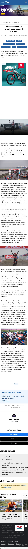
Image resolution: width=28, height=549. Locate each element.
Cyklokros (19, 40)
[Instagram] (23, 545)
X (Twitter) (15, 438)
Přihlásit (23, 485)
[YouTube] (26, 545)
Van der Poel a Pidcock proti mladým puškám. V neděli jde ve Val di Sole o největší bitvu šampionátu (11, 515)
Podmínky (10, 541)
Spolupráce (11, 544)
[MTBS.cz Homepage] (5, 2)
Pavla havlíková (6, 47)
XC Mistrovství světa (8, 519)
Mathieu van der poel (9, 43)
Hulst (14, 47)
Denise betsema (22, 47)
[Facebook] (20, 545)
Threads (15, 443)
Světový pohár (10, 40)
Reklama (3, 541)
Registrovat (7, 487)
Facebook (15, 434)
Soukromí (17, 541)
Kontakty (3, 544)
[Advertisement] (14, 104)
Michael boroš (20, 43)
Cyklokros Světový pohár (21, 35)
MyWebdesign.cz (13, 537)
